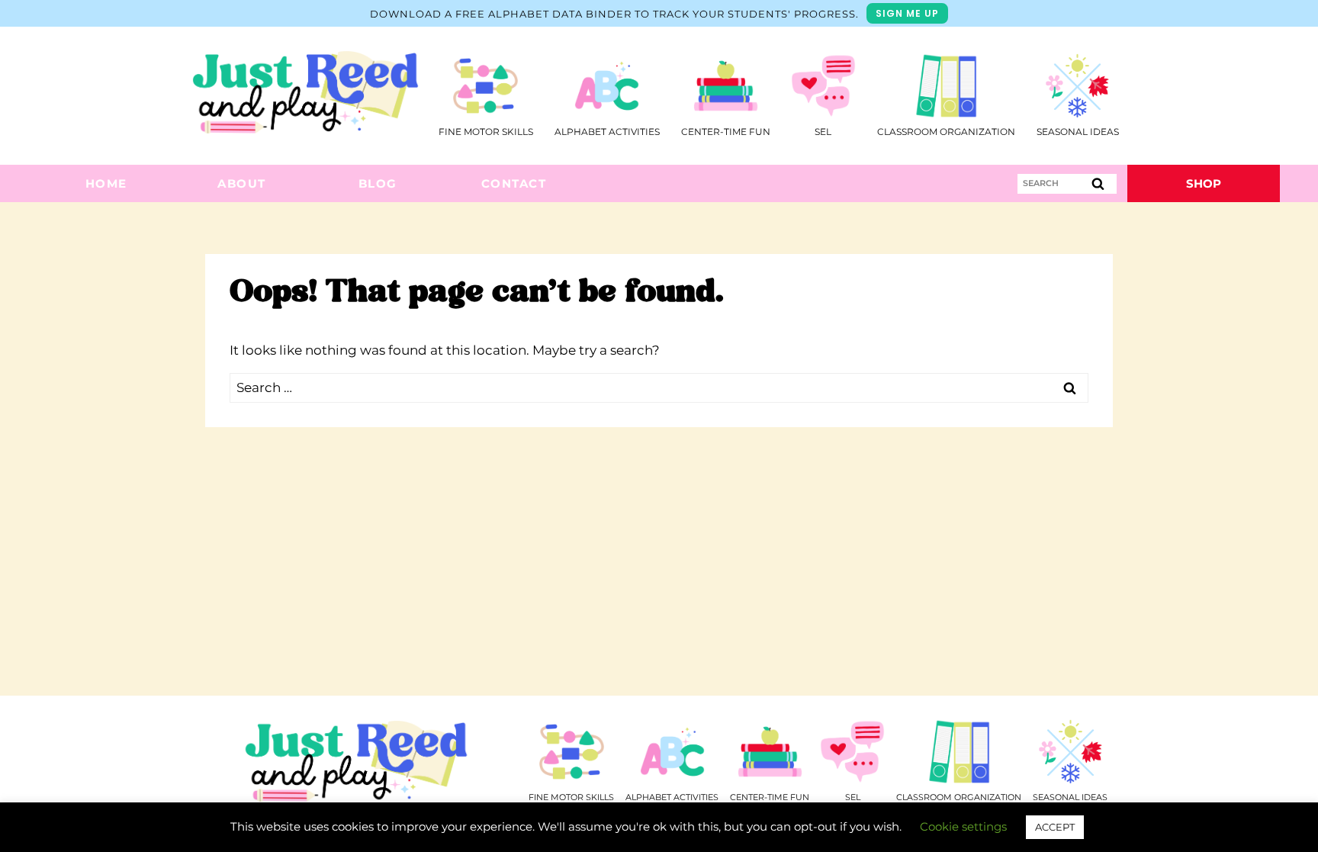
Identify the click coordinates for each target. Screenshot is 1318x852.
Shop (1203, 183)
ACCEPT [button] (1055, 827)
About (241, 183)
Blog (377, 183)
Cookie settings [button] (963, 826)
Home (106, 183)
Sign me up (907, 13)
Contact (514, 183)
